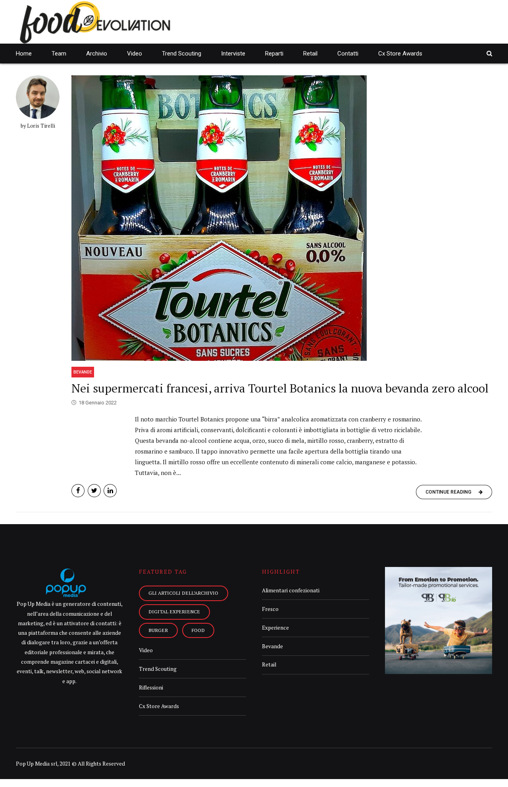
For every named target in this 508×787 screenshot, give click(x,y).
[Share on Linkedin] (110, 490)
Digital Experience (174, 611)
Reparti (274, 53)
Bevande (82, 372)
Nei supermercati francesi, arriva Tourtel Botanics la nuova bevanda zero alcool (280, 388)
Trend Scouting (181, 53)
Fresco (270, 609)
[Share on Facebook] (78, 490)
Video (134, 53)
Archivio (96, 53)
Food (198, 630)
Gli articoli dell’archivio (183, 593)
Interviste (233, 53)
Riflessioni (151, 687)
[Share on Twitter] (94, 490)
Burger (158, 630)
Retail (310, 53)
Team (59, 53)
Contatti (347, 53)
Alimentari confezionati (290, 590)
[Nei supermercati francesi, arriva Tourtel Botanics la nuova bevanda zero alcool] (281, 218)
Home (24, 53)
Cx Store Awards (400, 53)
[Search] (489, 53)
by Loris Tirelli (38, 126)
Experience (275, 627)
